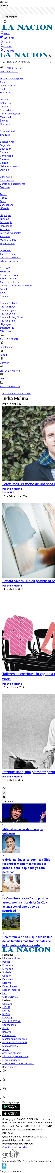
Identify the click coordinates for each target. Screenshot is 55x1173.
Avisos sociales (8, 278)
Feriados (5, 229)
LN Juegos (5, 215)
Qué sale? (5, 250)
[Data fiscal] (4, 1167)
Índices (4, 120)
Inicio (7, 33)
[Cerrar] (50, 56)
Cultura (4, 152)
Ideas (3, 292)
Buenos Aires (7, 141)
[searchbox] (26, 62)
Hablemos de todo (10, 166)
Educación (5, 148)
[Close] (4, 788)
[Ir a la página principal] (27, 29)
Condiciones (9, 1147)
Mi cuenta (9, 50)
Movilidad (5, 117)
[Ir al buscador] (5, 22)
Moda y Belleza (8, 240)
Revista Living (7, 313)
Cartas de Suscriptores (12, 183)
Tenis (3, 201)
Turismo (4, 219)
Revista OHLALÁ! (9, 303)
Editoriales (6, 176)
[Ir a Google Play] (11, 1108)
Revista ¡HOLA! (8, 306)
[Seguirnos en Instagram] (4, 1089)
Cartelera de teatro (10, 257)
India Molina (23, 393)
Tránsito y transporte (11, 78)
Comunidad (6, 155)
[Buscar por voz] (51, 62)
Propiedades (7, 110)
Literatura (8, 492)
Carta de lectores (9, 282)
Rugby (3, 197)
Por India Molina (12, 488)
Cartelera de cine (9, 254)
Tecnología (6, 222)
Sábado (4, 289)
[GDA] (10, 1157)
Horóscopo (6, 226)
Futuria (4, 99)
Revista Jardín (7, 320)
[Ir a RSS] (4, 1098)
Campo (4, 106)
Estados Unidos (8, 131)
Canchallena (6, 204)
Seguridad (5, 145)
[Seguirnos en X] (4, 1080)
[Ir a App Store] (11, 1115)
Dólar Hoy (5, 103)
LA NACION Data (9, 85)
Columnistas (7, 180)
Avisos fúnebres (9, 275)
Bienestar (5, 159)
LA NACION (9, 393)
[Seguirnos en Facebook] (4, 1071)
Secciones (9, 37)
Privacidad (22, 1147)
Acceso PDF (6, 268)
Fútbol (3, 194)
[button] (27, 220)
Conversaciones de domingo (16, 285)
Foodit (7, 42)
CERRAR (4, 2)
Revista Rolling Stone (11, 317)
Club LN (8, 46)
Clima (3, 82)
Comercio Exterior (10, 113)
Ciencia (4, 162)
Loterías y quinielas (10, 233)
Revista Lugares (8, 310)
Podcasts (5, 236)
